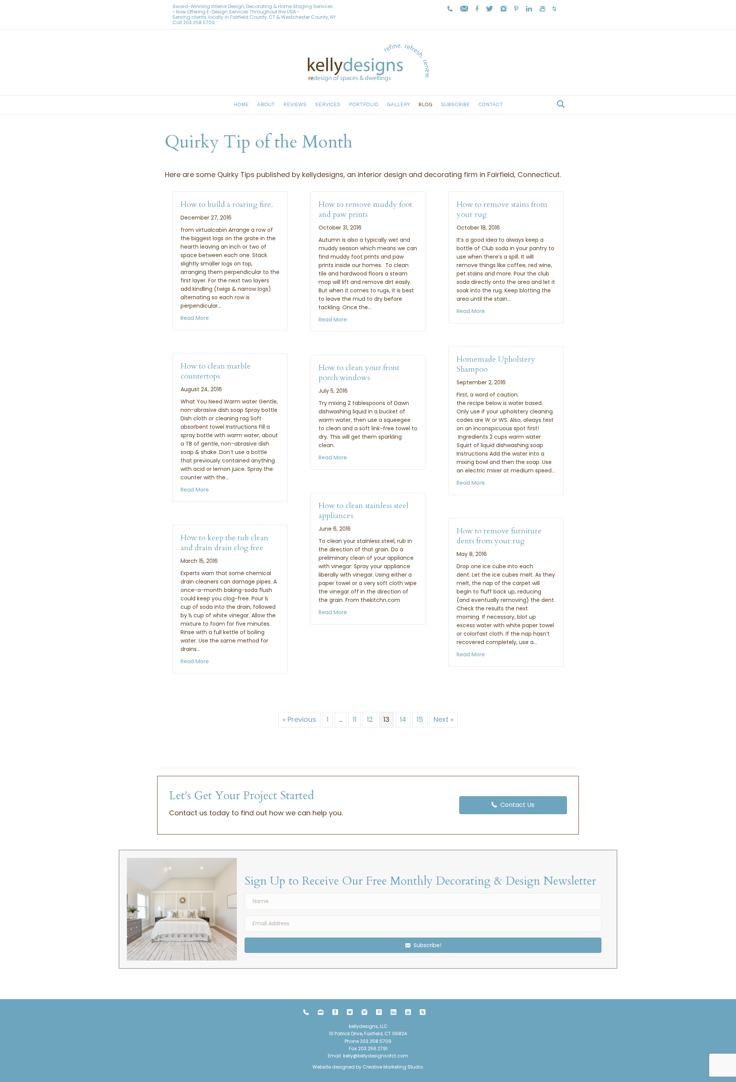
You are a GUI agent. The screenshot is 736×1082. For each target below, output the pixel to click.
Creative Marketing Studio (393, 1067)
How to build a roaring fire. (227, 204)
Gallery (398, 104)
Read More (195, 318)
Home (241, 104)
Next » (443, 719)
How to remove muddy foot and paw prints (365, 209)
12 (370, 719)
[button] (423, 945)
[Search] (559, 104)
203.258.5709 (199, 22)
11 (354, 719)
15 (420, 719)
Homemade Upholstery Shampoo (496, 364)
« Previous (299, 719)
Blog (425, 104)
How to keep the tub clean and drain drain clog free (224, 543)
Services (327, 104)
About (266, 104)
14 (403, 719)
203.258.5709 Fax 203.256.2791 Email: (359, 1048)
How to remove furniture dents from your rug (499, 536)
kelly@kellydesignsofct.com (375, 1055)
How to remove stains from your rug (502, 209)
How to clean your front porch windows (359, 372)
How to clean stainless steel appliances (364, 510)
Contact (490, 104)
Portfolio (363, 104)
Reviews (295, 104)
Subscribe (455, 104)
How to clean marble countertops (216, 371)
